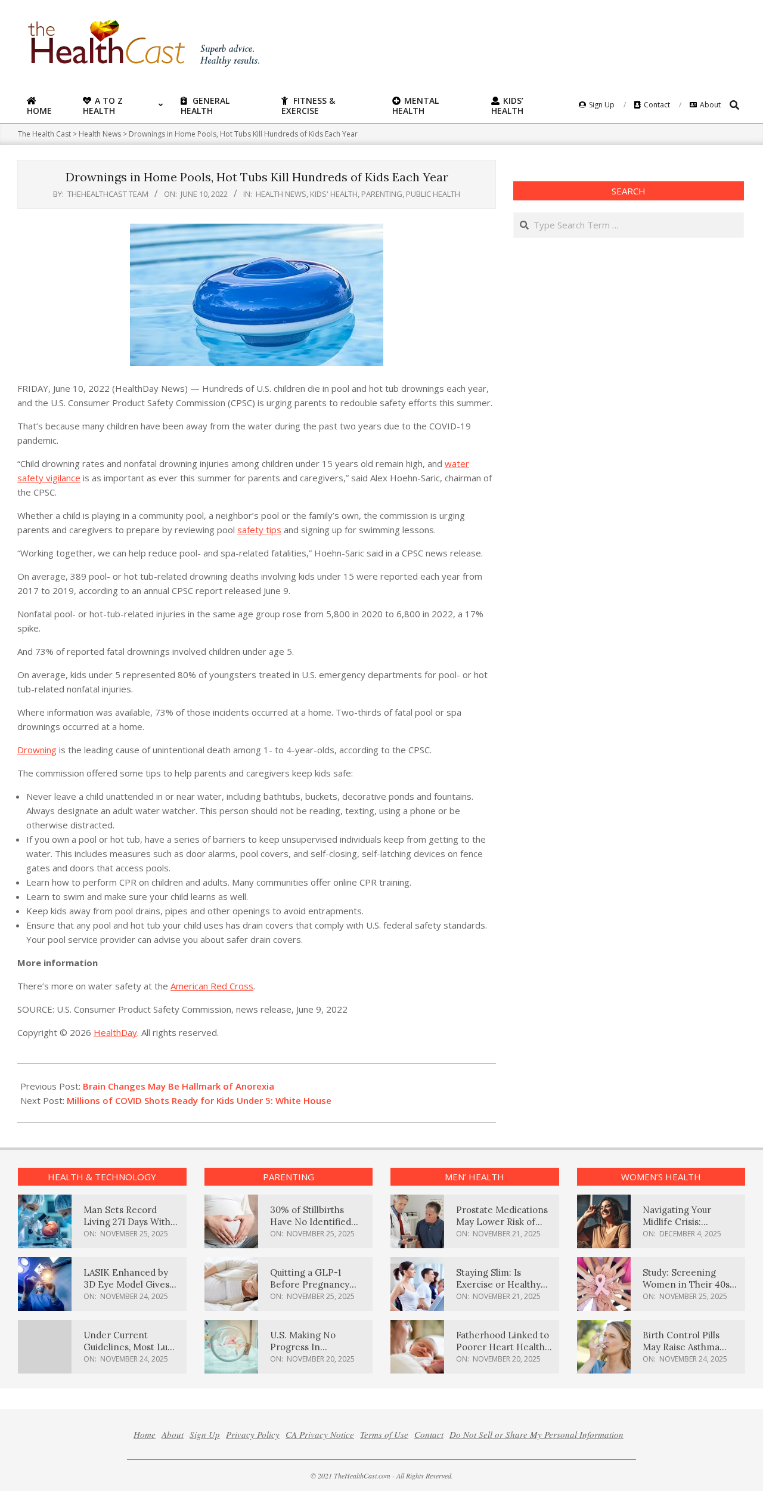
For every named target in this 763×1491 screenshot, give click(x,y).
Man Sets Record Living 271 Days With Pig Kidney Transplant (131, 1221)
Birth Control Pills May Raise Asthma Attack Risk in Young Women (686, 1352)
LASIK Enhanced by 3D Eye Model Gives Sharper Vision (126, 1284)
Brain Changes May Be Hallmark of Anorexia (178, 1086)
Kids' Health (334, 193)
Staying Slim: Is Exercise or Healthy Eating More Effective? (498, 1290)
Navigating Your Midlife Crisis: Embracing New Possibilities (677, 1227)
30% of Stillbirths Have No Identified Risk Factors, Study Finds (310, 1227)
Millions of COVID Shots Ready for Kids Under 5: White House (199, 1100)
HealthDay (115, 1032)
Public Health (433, 193)
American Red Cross (211, 986)
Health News (281, 193)
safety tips (259, 530)
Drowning (37, 750)
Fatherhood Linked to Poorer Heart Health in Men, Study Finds (502, 1347)
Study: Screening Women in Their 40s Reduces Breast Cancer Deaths (686, 1290)
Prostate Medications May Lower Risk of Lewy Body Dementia (502, 1221)
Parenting (381, 193)
